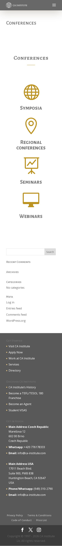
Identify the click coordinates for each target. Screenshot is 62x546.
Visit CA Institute (19, 346)
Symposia (31, 108)
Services (14, 364)
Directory (15, 370)
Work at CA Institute (22, 358)
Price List (41, 520)
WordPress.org (16, 321)
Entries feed (14, 308)
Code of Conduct (21, 520)
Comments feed (16, 314)
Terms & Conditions (39, 515)
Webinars (31, 216)
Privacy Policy (15, 515)
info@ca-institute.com (32, 453)
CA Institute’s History (22, 387)
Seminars (31, 182)
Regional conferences (31, 144)
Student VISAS (18, 410)
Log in (10, 302)
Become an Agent (20, 404)
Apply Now (16, 352)
